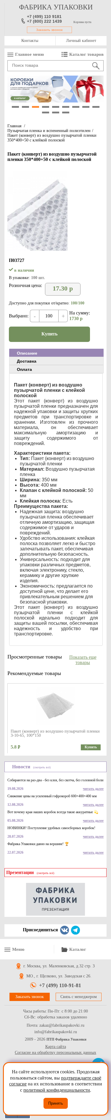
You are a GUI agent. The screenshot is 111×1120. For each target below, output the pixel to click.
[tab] (56, 353)
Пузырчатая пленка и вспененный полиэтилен (49, 130)
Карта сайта (55, 1046)
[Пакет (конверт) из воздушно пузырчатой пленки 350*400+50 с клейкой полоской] (37, 249)
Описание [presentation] (27, 353)
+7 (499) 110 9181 (44, 16)
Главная (14, 126)
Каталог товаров (86, 54)
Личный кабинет (81, 40)
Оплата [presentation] (24, 369)
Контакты (29, 40)
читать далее (93, 789)
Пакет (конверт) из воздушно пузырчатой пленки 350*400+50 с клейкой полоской (51, 137)
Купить (49, 333)
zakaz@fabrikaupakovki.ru (61, 1025)
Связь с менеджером (78, 997)
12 (65, 112)
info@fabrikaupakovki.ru (55, 1032)
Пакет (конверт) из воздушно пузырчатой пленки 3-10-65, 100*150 (55, 733)
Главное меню (29, 54)
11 (55, 112)
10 (45, 112)
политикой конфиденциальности (56, 1090)
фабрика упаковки (56, 7)
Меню (18, 949)
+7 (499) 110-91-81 (60, 985)
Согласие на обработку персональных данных (55, 1052)
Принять (55, 1103)
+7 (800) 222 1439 (44, 21)
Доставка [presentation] (26, 361)
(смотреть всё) (42, 767)
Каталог (77, 949)
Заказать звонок (49, 30)
